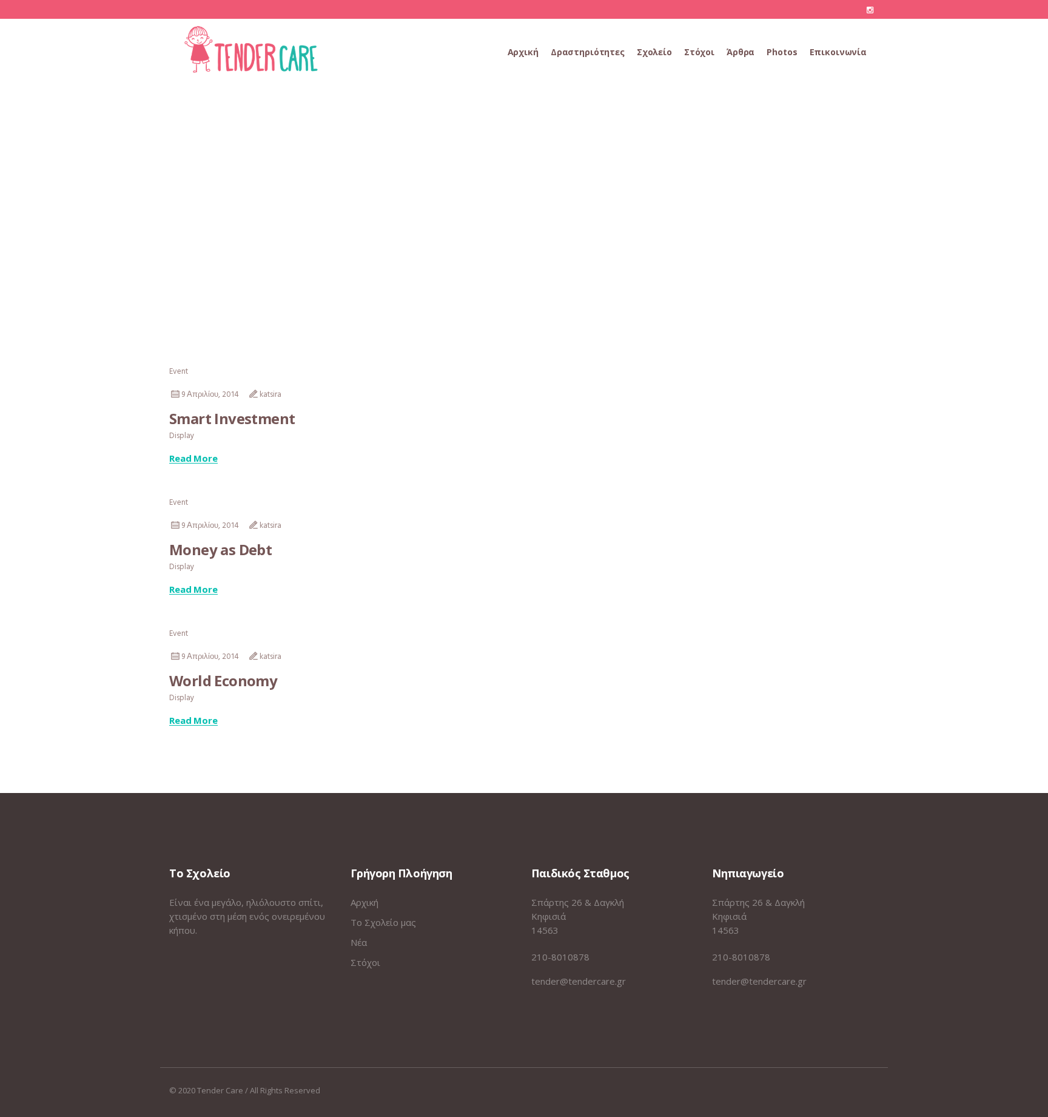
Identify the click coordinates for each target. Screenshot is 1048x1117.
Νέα (359, 942)
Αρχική (364, 902)
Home (503, 226)
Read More (193, 459)
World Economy (223, 680)
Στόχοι (365, 962)
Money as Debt (220, 549)
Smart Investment (232, 418)
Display (181, 436)
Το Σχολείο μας (383, 922)
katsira (270, 394)
